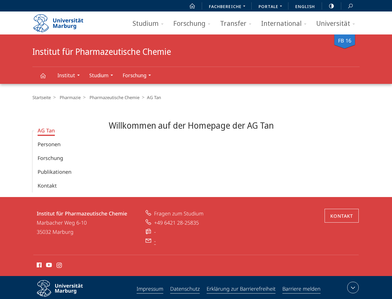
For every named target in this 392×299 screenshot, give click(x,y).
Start (192, 5)
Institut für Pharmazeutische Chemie (42, 75)
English (305, 6)
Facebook (38, 266)
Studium (146, 23)
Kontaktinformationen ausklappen (353, 287)
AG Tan (46, 130)
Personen (49, 144)
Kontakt (47, 185)
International (281, 23)
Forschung (189, 23)
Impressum (150, 288)
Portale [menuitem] (268, 6)
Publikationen (54, 171)
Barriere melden (301, 288)
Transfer (233, 23)
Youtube (48, 266)
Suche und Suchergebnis (350, 5)
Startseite (41, 97)
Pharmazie (70, 97)
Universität (333, 23)
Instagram (59, 266)
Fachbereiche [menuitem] (225, 6)
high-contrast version (331, 5)
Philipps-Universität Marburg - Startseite (68, 21)
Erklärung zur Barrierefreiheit (241, 288)
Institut (66, 75)
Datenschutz (185, 288)
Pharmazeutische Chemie (114, 97)
